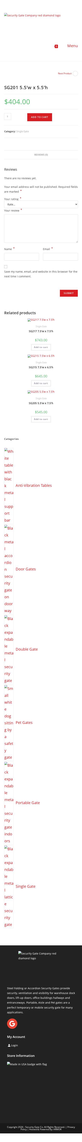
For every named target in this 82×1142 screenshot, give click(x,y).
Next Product (65, 73)
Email (48, 249)
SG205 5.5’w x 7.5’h (41, 403)
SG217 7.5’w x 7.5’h (41, 331)
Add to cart (39, 117)
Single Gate (22, 131)
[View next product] (75, 73)
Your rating (12, 199)
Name (9, 249)
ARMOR (57, 1129)
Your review (13, 210)
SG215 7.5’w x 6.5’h (41, 367)
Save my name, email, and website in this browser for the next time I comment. (40, 274)
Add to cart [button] (41, 347)
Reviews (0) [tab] (41, 154)
